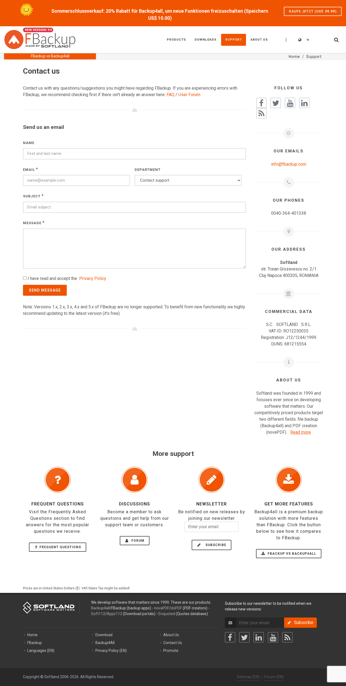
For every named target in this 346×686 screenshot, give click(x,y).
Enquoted (166, 614)
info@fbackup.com (288, 164)
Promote (170, 650)
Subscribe (214, 545)
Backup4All (105, 643)
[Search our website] (336, 39)
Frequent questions (60, 547)
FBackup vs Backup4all (291, 554)
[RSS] (287, 637)
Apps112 (114, 614)
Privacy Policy (92, 278)
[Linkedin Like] (304, 103)
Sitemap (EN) (248, 677)
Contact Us (172, 643)
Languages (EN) (40, 650)
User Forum (189, 94)
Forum (137, 541)
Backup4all (100, 608)
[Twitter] (244, 637)
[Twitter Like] (276, 103)
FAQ (170, 94)
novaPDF (161, 608)
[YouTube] (273, 637)
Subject (32, 196)
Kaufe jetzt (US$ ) (313, 11)
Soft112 (98, 614)
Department (148, 170)
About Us (171, 635)
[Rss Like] (261, 113)
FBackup (34, 643)
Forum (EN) (274, 677)
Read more (300, 432)
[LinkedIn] (259, 637)
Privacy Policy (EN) (111, 650)
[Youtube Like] (290, 103)
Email (29, 170)
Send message (45, 290)
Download (103, 635)
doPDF (176, 608)
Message (32, 223)
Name (28, 143)
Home (32, 635)
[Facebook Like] (261, 103)
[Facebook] (230, 637)
